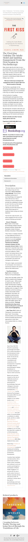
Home (4, 11)
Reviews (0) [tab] (7, 181)
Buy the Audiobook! (8, 154)
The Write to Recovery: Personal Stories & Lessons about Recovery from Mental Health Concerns (13, 423)
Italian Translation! (8, 166)
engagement (6, 171)
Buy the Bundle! (8, 148)
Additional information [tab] (10, 178)
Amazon (5, 123)
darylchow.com (11, 485)
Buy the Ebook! (7, 160)
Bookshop (12, 123)
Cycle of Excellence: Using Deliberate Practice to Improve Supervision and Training (13, 404)
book (19, 169)
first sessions (13, 171)
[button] (23, 18)
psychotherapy (20, 171)
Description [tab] (7, 175)
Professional (9, 11)
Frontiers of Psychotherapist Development (13, 445)
